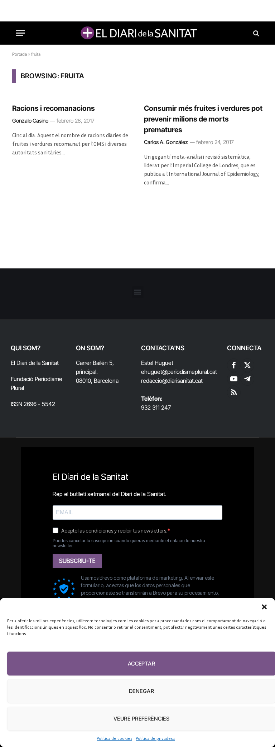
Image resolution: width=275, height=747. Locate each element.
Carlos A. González (166, 142)
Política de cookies (114, 738)
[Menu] (20, 33)
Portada (19, 54)
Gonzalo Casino (30, 120)
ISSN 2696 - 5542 (33, 403)
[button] (264, 606)
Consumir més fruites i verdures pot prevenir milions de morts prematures (203, 119)
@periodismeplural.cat (189, 371)
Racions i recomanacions (53, 108)
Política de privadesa (155, 738)
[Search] (255, 33)
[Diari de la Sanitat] (137, 33)
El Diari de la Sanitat (35, 362)
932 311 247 (156, 407)
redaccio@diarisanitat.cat (172, 380)
